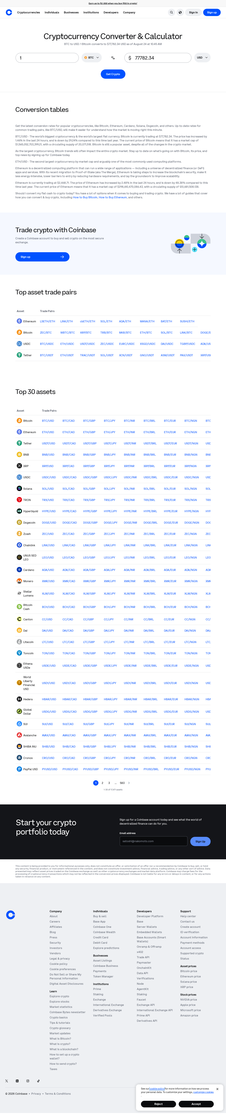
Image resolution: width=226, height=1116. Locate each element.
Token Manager (103, 976)
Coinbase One (102, 926)
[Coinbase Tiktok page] (38, 1081)
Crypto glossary (60, 1028)
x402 (140, 952)
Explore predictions (106, 948)
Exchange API (146, 1005)
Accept (196, 1104)
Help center (188, 916)
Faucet (141, 999)
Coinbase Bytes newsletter (68, 1012)
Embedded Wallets (149, 932)
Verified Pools (102, 1015)
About (54, 916)
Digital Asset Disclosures (66, 983)
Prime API (143, 1015)
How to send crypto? (63, 1063)
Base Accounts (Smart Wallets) (151, 939)
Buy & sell (100, 916)
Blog (53, 932)
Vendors (55, 953)
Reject (158, 1104)
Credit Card (100, 937)
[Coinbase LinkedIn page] (17, 1081)
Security (55, 942)
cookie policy (157, 1088)
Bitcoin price (188, 971)
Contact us (187, 921)
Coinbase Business (105, 965)
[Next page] (129, 783)
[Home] (9, 12)
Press (53, 937)
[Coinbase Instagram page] (27, 1081)
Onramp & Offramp (149, 946)
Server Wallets (147, 926)
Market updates (60, 1033)
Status (184, 958)
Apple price (188, 1005)
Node (140, 983)
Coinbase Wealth (104, 932)
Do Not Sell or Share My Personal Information (65, 976)
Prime (97, 989)
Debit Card (100, 942)
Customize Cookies (203, 1092)
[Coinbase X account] (6, 1081)
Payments (99, 971)
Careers (55, 921)
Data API (142, 973)
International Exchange (108, 1005)
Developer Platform (150, 916)
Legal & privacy (60, 958)
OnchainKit (144, 967)
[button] (52, 12)
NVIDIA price (188, 999)
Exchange (99, 999)
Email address (128, 833)
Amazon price (189, 1015)
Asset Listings (102, 960)
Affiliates (56, 926)
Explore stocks (59, 1001)
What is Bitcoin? (60, 1038)
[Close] (217, 1089)
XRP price (186, 987)
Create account (190, 926)
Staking (98, 994)
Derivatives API (147, 1020)
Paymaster (144, 962)
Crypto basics (59, 1017)
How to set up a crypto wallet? (64, 1056)
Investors (56, 948)
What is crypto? (60, 1044)
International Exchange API (155, 1010)
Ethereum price (190, 976)
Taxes (53, 1069)
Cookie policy (59, 964)
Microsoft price (190, 1010)
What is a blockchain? (64, 1049)
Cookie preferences (63, 969)
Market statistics (61, 1007)
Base (140, 921)
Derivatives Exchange (107, 1010)
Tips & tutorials (60, 1022)
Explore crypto (59, 996)
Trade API (143, 957)
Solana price (188, 981)
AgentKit (143, 989)
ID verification (189, 932)
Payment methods (192, 942)
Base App (99, 921)
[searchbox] (202, 58)
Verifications (145, 978)
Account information (194, 937)
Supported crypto (192, 953)
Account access (190, 948)
